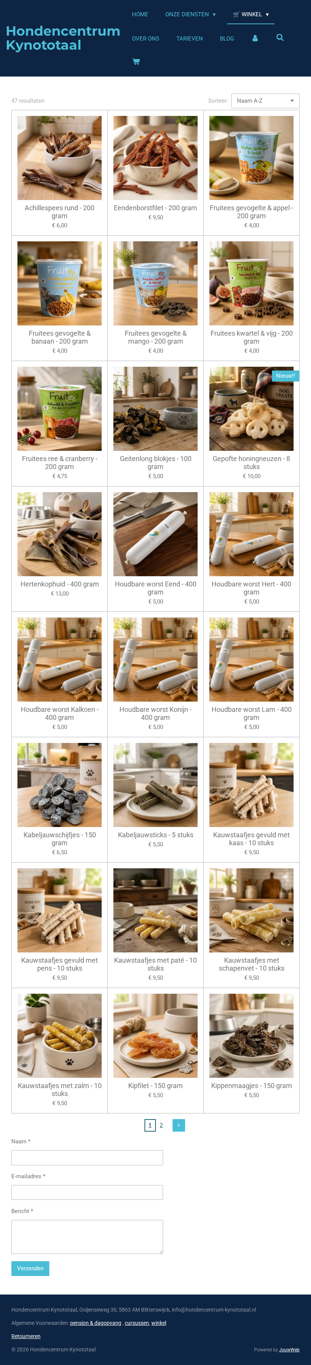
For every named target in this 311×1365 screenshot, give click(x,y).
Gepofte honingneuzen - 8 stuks (251, 463)
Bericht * (22, 1211)
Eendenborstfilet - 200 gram (155, 208)
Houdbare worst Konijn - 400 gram (155, 713)
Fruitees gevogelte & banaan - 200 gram (60, 337)
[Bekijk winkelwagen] (136, 62)
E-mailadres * (28, 1176)
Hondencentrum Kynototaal (63, 38)
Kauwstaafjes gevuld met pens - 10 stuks (59, 964)
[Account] (255, 39)
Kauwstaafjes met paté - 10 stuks (155, 964)
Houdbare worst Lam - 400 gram (252, 713)
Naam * (20, 1141)
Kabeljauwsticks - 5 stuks (155, 835)
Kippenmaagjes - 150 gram (251, 1086)
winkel (158, 1323)
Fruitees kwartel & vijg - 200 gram (251, 337)
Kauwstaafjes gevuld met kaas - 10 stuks (251, 839)
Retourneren (26, 1336)
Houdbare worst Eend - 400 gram (155, 588)
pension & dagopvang (95, 1323)
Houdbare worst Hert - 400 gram (251, 588)
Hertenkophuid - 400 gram (59, 584)
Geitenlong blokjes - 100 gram (156, 463)
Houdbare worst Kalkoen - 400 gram (60, 713)
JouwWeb (289, 1349)
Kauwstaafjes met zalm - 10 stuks (60, 1090)
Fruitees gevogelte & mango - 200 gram (156, 337)
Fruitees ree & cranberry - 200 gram (59, 463)
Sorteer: (218, 100)
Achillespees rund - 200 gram (59, 212)
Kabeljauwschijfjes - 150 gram (60, 839)
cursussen (137, 1323)
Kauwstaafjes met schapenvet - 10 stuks (251, 964)
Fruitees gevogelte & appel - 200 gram (251, 212)
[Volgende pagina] (179, 1125)
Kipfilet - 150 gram (155, 1086)
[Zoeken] (280, 38)
